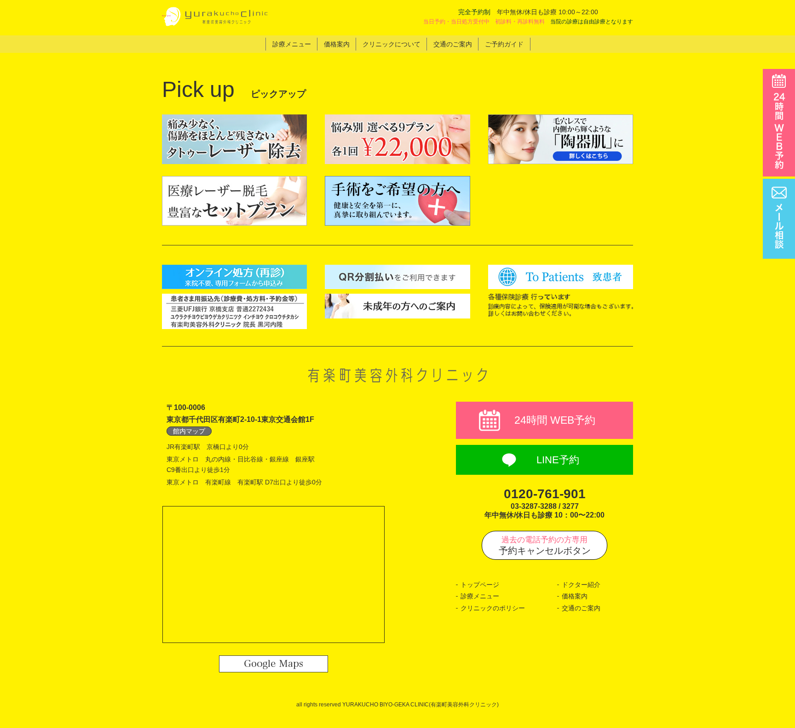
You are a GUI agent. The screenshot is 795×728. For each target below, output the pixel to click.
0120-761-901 (545, 494)
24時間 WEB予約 (554, 420)
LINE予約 (557, 460)
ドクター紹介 (581, 584)
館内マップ (189, 431)
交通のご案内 (581, 608)
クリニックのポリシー (493, 608)
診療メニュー (480, 596)
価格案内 (575, 596)
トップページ (480, 584)
